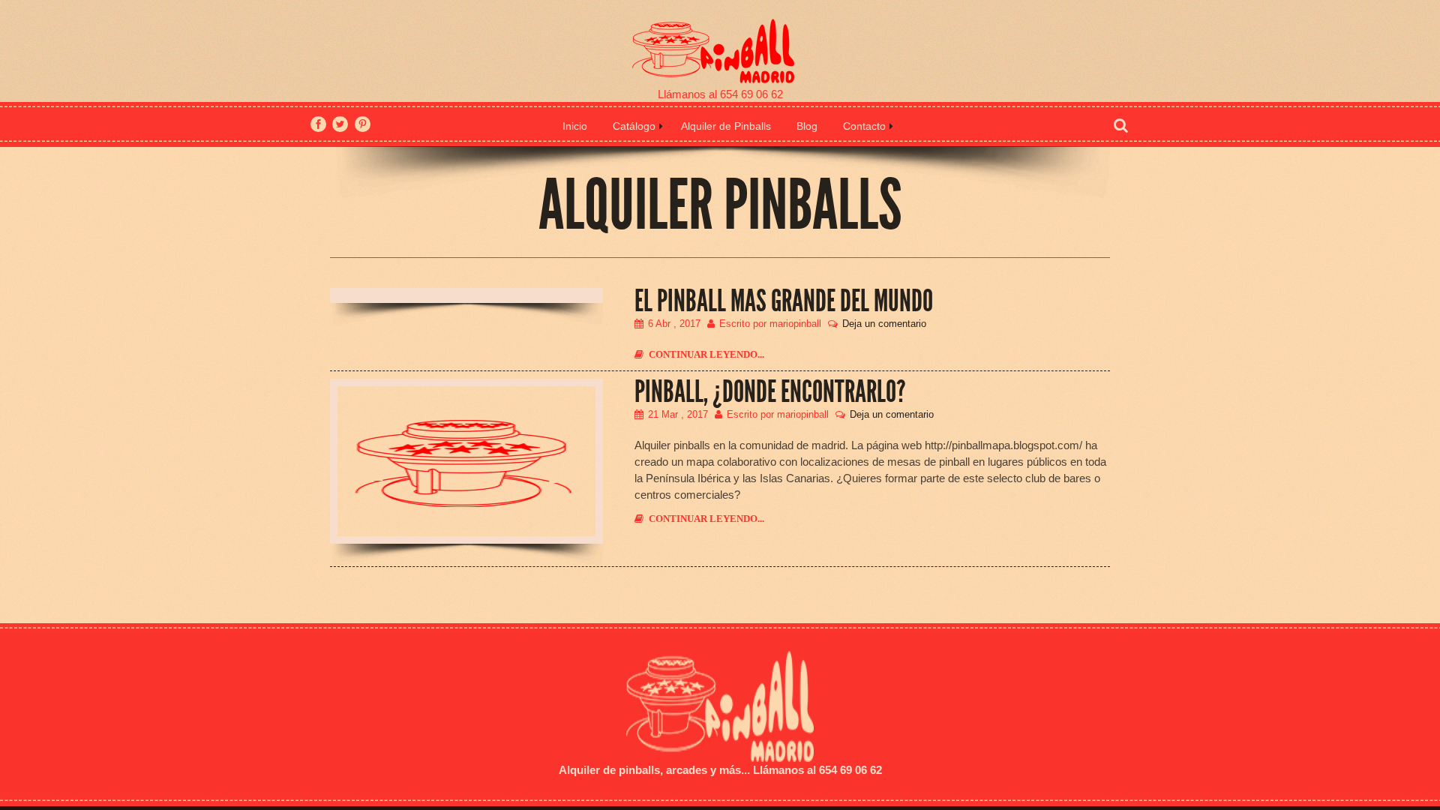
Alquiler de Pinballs (726, 126)
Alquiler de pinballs (609, 770)
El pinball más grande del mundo (783, 302)
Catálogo (634, 126)
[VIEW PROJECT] (467, 461)
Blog (807, 126)
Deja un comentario (884, 323)
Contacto (864, 126)
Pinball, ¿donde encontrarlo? (770, 392)
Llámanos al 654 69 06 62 (720, 94)
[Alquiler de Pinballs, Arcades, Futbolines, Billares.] (720, 44)
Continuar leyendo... (706, 354)
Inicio (574, 126)
